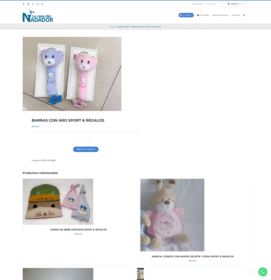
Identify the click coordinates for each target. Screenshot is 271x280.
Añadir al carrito (85, 149)
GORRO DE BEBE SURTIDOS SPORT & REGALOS (78, 229)
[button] (244, 15)
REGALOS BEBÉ (49, 160)
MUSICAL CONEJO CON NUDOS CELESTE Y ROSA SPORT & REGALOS (193, 256)
